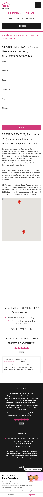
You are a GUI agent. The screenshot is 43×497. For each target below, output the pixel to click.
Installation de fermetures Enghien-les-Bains (18, 149)
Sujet (4, 99)
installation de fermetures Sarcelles (14, 163)
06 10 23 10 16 (22, 329)
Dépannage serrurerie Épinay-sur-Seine (16, 170)
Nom (4, 61)
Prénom (5, 71)
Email (4, 80)
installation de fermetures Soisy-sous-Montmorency (20, 151)
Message (5, 108)
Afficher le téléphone (23, 446)
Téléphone (6, 89)
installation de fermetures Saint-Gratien (16, 154)
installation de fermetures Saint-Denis (23, 160)
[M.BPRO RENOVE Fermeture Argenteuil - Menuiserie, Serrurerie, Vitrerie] (6, 5)
